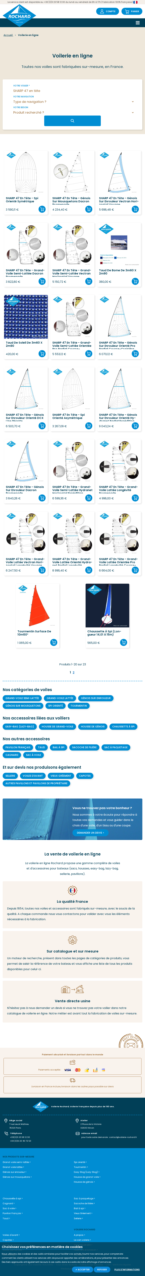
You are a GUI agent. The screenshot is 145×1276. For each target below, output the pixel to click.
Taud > (6, 1218)
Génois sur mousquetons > (17, 1176)
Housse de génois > (84, 1181)
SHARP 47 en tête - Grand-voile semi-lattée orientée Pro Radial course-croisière (71, 345)
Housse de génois (93, 726)
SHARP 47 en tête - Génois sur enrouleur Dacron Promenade (25, 489)
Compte (110, 11)
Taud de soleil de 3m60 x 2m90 (24, 344)
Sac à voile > (9, 1208)
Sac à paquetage (115, 747)
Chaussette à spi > (13, 1198)
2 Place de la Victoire (90, 1124)
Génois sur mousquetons (22, 705)
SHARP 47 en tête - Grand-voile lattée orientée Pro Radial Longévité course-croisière (118, 562)
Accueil (8, 35)
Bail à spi (58, 747)
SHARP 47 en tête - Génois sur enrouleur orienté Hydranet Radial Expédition (118, 417)
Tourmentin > (81, 1167)
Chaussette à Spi (123, 726)
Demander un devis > (90, 832)
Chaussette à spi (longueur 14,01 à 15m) (104, 633)
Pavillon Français (17, 747)
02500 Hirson (87, 1127)
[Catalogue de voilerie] (72, 954)
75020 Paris (15, 1127)
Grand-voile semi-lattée (22, 698)
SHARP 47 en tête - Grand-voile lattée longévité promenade (118, 489)
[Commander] (42, 209)
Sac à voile (33, 755)
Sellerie (10, 776)
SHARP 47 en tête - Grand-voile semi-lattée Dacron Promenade (25, 273)
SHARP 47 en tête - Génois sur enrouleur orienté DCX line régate (25, 417)
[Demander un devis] (72, 1002)
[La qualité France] (72, 904)
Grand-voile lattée (60, 698)
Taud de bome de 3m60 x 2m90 (117, 272)
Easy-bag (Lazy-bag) (19, 726)
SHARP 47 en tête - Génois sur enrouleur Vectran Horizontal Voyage (119, 201)
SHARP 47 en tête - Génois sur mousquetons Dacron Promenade (71, 201)
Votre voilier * (21, 85)
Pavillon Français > (13, 1213)
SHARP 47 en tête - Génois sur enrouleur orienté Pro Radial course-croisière (118, 345)
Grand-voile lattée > (13, 1167)
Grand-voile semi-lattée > (17, 1162)
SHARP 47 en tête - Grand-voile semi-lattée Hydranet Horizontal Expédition (72, 489)
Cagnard (11, 755)
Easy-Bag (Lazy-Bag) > (86, 1172)
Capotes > (8, 1239)
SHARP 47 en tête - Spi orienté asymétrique (68, 416)
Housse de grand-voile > (87, 1176)
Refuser (102, 1269)
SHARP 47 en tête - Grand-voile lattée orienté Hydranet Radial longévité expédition (72, 562)
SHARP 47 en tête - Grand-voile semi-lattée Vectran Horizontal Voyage (71, 273)
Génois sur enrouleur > (14, 1172)
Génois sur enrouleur (96, 698)
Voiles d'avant (33, 776)
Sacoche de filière (84, 747)
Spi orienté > (80, 1162)
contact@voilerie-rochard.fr (123, 1137)
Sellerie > (78, 1218)
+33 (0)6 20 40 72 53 (20, 1140)
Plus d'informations (127, 1269)
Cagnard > (8, 1203)
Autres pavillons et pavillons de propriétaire (36, 783)
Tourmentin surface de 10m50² (34, 633)
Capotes (85, 776)
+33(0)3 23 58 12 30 (20, 1137)
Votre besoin (20, 107)
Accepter (83, 1269)
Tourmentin (79, 705)
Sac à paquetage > (84, 1198)
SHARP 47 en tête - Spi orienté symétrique (22, 200)
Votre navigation (23, 96)
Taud (41, 747)
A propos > (79, 1234)
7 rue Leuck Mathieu (19, 1124)
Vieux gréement (61, 776)
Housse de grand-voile (57, 726)
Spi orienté (55, 705)
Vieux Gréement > (83, 1213)
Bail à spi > (79, 1208)
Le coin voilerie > (82, 1239)
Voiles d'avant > (11, 1234)
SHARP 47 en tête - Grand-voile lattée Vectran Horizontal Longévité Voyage (25, 562)
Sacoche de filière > (84, 1203)
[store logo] (19, 15)
